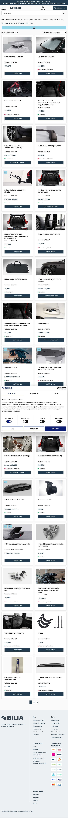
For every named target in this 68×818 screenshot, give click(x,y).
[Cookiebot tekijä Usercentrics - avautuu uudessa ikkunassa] (58, 388)
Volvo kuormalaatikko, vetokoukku (17, 544)
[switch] (25, 421)
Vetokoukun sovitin (45, 500)
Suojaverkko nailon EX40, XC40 (49, 234)
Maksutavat (55, 720)
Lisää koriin (17, 73)
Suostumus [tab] (11, 393)
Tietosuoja (54, 726)
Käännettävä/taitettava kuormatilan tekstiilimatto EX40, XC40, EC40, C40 (16, 236)
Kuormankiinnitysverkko (13, 101)
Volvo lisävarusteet (38, 720)
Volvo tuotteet (37, 729)
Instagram (36, 797)
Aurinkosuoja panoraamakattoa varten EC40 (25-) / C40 (49, 368)
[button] (3, 8)
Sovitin (40, 633)
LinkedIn (35, 800)
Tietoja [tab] (56, 393)
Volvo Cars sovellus (38, 732)
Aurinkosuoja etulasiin (46, 57)
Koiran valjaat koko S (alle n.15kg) (17, 456)
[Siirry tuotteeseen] (17, 45)
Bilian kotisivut (55, 732)
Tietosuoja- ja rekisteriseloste (19, 811)
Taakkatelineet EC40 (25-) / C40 (49, 146)
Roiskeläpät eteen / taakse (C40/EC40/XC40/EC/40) (14, 147)
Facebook (36, 795)
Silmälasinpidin (43, 323)
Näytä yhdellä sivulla (7, 32)
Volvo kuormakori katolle (13, 57)
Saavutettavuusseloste (58, 735)
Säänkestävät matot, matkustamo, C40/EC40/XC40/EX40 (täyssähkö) (17, 324)
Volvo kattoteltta (10, 367)
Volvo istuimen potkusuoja (14, 633)
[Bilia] (15, 8)
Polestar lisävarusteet (39, 723)
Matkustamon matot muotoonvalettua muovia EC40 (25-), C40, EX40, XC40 (49, 103)
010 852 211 (41, 758)
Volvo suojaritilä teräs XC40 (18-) (50, 456)
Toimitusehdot (55, 723)
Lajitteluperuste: (48, 32)
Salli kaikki (55, 428)
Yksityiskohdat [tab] (34, 393)
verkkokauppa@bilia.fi (39, 763)
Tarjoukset (36, 735)
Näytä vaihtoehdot (17, 162)
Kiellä (12, 428)
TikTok (35, 803)
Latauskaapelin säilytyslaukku (15, 279)
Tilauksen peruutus (57, 737)
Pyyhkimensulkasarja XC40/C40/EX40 (12, 678)
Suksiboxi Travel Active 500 (14, 500)
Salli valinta (34, 428)
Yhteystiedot (55, 729)
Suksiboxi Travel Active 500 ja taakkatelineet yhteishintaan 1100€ (48, 590)
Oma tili (43, 9)
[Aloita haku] (64, 13)
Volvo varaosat (37, 726)
